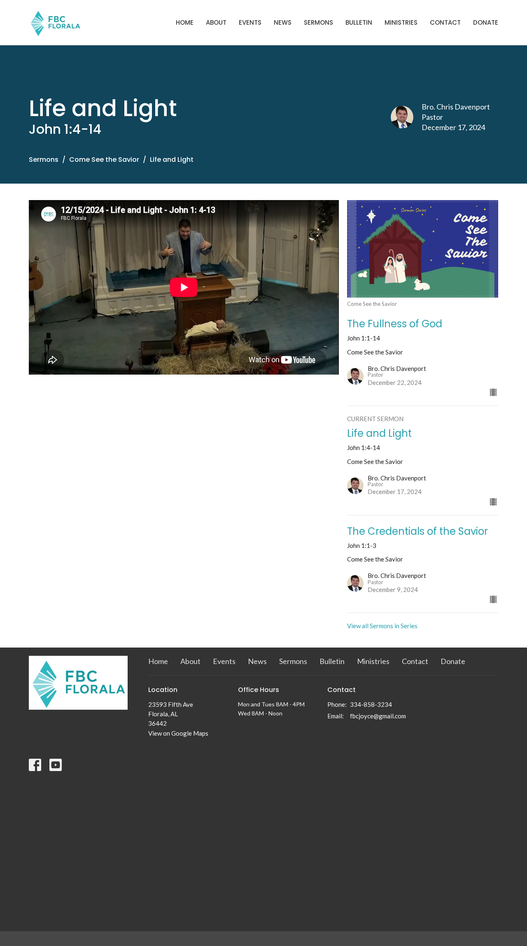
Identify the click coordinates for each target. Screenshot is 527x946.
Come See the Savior (104, 159)
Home (185, 22)
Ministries (401, 22)
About (216, 22)
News (282, 22)
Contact (445, 22)
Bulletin (358, 22)
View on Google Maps (178, 733)
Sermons (318, 22)
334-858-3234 (371, 704)
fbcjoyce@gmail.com (378, 716)
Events (250, 22)
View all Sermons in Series (382, 625)
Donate (485, 22)
